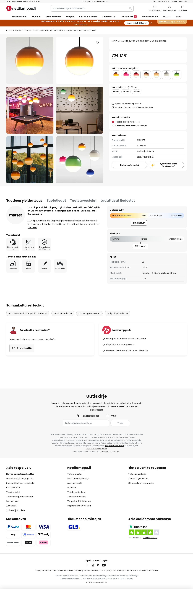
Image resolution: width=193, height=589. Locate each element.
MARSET (141, 140)
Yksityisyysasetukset (43, 570)
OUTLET (167, 16)
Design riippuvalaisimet (117, 313)
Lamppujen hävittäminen (148, 570)
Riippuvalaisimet (45, 30)
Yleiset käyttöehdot (138, 478)
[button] (29, 110)
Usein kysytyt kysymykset (19, 478)
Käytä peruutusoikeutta (20, 474)
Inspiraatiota (73, 505)
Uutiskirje (72, 487)
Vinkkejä (86, 505)
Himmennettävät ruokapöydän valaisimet (28, 313)
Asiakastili (11, 505)
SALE (137, 23)
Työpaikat (72, 501)
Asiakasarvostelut (76, 496)
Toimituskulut (13, 492)
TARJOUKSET (126, 16)
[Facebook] (89, 565)
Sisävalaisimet (31, 30)
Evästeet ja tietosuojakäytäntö (104, 570)
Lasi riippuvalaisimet (63, 313)
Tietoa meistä (74, 474)
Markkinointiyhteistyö (78, 478)
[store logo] (21, 8)
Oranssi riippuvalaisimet (89, 313)
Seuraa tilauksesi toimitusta (20, 483)
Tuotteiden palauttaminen (19, 496)
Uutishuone (85, 501)
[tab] (24, 200)
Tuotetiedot (56, 200)
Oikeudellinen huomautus (141, 483)
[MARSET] (15, 215)
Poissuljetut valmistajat (110, 451)
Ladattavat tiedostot (118, 200)
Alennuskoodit (74, 483)
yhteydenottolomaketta (114, 446)
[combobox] (92, 8)
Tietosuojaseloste (137, 474)
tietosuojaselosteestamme (96, 448)
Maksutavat (12, 501)
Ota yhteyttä (13, 487)
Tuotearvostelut (83, 200)
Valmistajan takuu (15, 510)
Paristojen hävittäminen (126, 570)
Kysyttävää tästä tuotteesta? (168, 164)
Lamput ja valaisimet (14, 30)
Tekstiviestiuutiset (76, 492)
